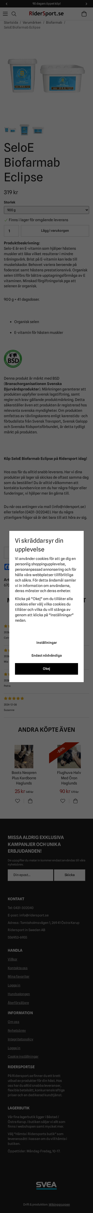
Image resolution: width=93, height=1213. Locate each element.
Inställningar (46, 643)
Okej (46, 669)
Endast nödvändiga (47, 655)
